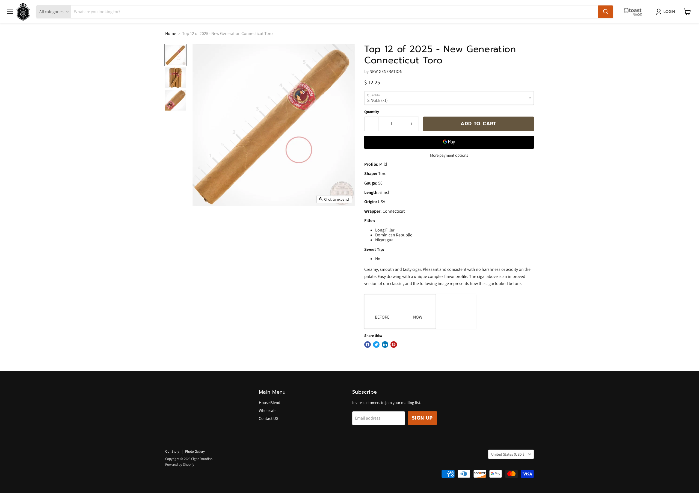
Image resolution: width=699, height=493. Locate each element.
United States (508, 454)
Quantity (371, 111)
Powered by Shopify (179, 464)
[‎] (634, 12)
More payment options (449, 155)
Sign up (422, 417)
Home (170, 33)
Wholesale (267, 410)
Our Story (172, 451)
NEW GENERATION (385, 71)
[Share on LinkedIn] (385, 344)
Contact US (268, 418)
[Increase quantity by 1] (412, 124)
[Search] (605, 11)
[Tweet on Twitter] (376, 344)
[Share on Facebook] (367, 344)
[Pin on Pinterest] (393, 344)
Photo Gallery (195, 451)
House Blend (269, 402)
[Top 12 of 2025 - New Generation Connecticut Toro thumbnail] (175, 55)
